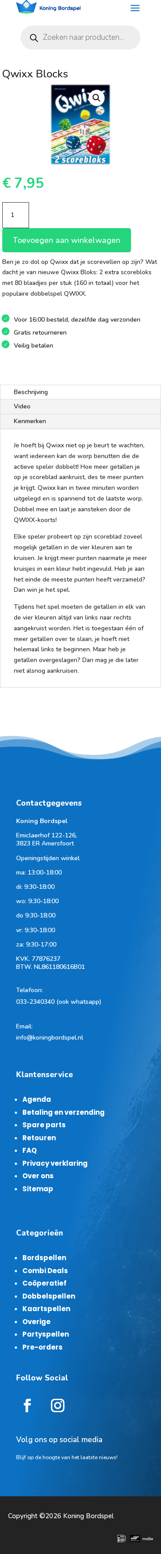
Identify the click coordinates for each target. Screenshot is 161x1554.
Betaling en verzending (63, 1112)
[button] (97, 98)
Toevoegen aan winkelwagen (66, 240)
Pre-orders (42, 1347)
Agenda (36, 1099)
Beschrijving (31, 392)
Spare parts (44, 1124)
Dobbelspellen (48, 1296)
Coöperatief (44, 1283)
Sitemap (37, 1188)
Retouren (39, 1137)
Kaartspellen (46, 1308)
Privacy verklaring (55, 1163)
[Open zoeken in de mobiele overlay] (80, 37)
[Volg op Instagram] (57, 1405)
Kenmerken (30, 421)
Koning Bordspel (88, 1516)
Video (22, 406)
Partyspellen (45, 1334)
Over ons (38, 1175)
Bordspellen (44, 1257)
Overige (36, 1321)
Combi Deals (45, 1270)
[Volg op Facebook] (27, 1405)
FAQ (29, 1150)
